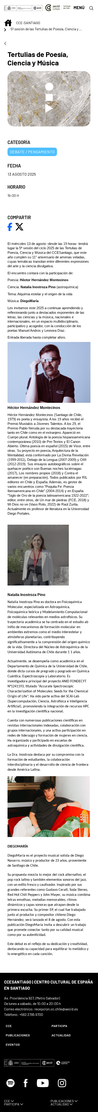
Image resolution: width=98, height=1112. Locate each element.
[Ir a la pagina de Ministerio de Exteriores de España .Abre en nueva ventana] (18, 8)
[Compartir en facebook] (10, 226)
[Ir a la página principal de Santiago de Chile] (58, 7)
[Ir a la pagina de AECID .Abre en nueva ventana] (37, 8)
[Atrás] (5, 43)
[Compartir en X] (19, 226)
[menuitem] (24, 1025)
